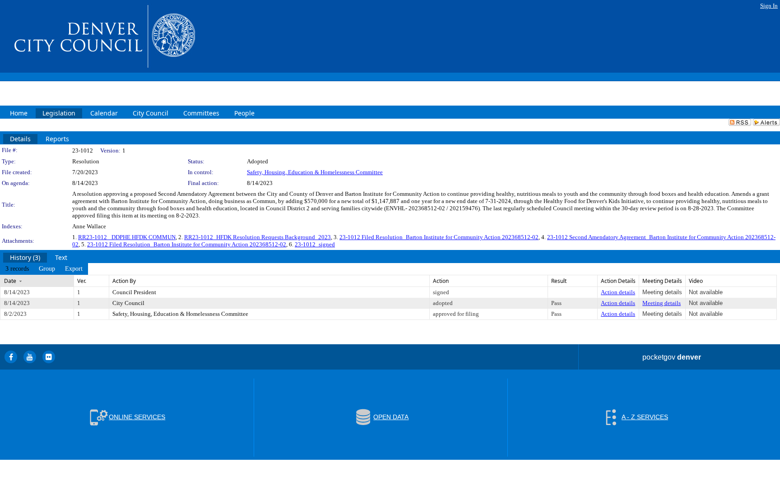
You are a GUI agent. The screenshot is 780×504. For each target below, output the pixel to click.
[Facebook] (11, 357)
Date (10, 281)
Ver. (81, 281)
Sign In (769, 5)
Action (441, 281)
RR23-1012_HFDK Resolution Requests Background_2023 (257, 237)
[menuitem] (17, 269)
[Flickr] (48, 357)
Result (558, 281)
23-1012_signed (315, 244)
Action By (124, 281)
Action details (618, 292)
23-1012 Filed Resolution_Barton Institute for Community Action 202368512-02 (439, 237)
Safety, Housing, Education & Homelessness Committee (315, 172)
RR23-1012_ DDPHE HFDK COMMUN (127, 237)
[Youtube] (29, 357)
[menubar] (44, 269)
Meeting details (661, 303)
